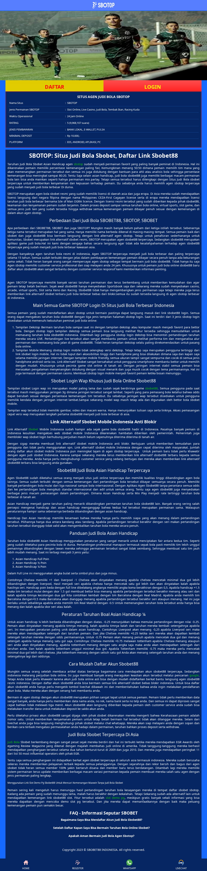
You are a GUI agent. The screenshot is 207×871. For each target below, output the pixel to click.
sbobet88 (151, 388)
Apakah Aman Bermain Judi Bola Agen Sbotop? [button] (101, 836)
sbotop (78, 164)
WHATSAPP (129, 868)
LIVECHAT (181, 868)
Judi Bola (13, 742)
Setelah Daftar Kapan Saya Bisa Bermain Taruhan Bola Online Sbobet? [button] (101, 828)
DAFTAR (54, 86)
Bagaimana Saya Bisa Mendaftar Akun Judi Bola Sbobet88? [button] (101, 820)
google (194, 675)
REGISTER (77, 868)
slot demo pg (115, 798)
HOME (26, 868)
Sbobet (33, 429)
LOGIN (152, 86)
